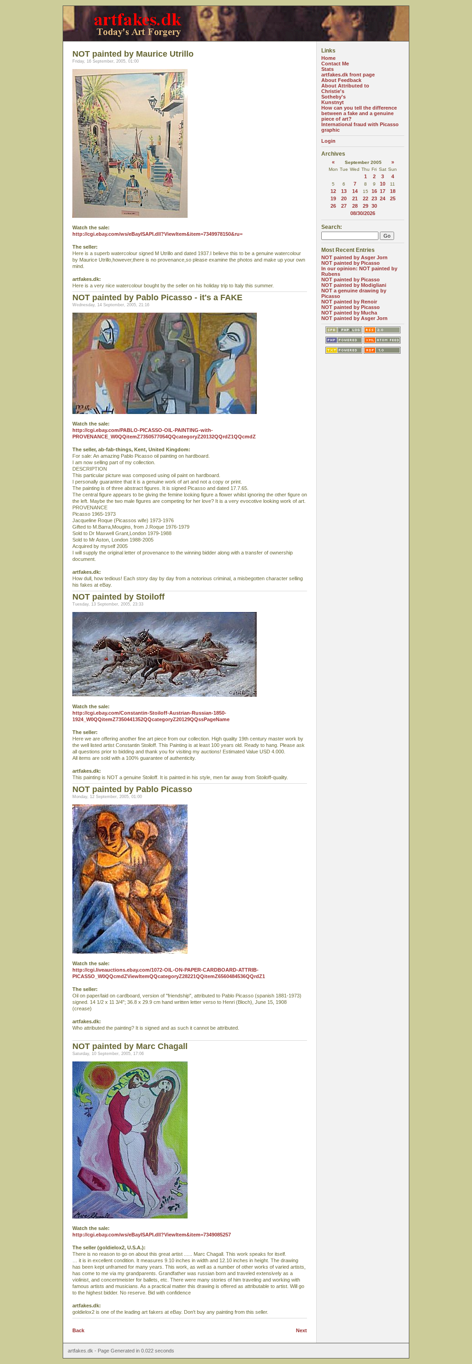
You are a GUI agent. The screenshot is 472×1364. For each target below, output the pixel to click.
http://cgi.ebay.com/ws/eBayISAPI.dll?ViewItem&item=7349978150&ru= (157, 234)
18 (392, 191)
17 (382, 191)
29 (365, 206)
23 (374, 198)
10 (382, 184)
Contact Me (335, 63)
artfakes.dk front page (348, 74)
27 (344, 206)
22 (365, 198)
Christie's (332, 91)
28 (355, 206)
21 (355, 198)
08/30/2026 (362, 213)
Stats (327, 69)
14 (355, 191)
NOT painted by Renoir (349, 301)
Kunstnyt (332, 102)
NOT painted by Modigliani (353, 285)
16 (374, 191)
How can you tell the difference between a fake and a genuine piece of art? (359, 113)
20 (344, 198)
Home (328, 58)
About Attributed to (345, 85)
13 (344, 191)
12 (333, 191)
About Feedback (341, 80)
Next (301, 1330)
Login (328, 141)
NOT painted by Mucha (349, 312)
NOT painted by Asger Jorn (354, 257)
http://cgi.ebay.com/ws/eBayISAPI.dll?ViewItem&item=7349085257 (151, 1234)
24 (382, 198)
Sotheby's (333, 96)
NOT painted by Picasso (350, 263)
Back (78, 1330)
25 (392, 198)
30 (374, 206)
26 (333, 206)
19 (333, 198)
